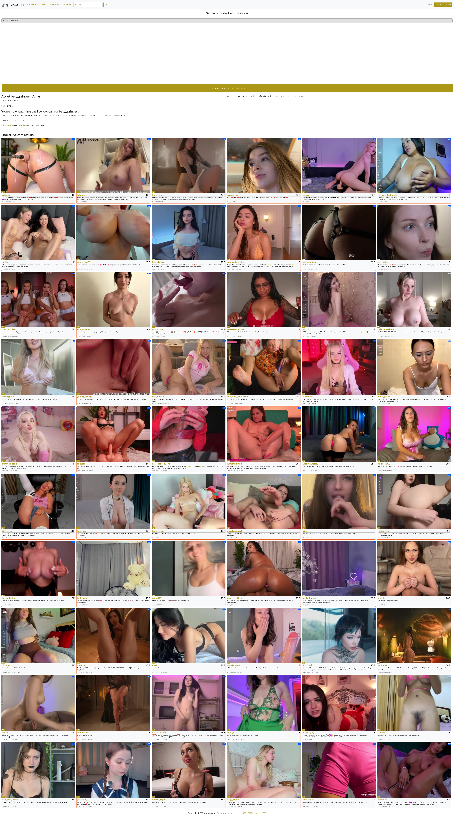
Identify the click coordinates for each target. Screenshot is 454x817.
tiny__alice (7, 531)
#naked (18, 121)
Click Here (6, 125)
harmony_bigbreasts (387, 195)
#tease (25, 121)
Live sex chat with (227, 88)
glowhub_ (82, 800)
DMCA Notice (254, 813)
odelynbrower (309, 598)
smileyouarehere (386, 329)
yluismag (6, 665)
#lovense (10, 121)
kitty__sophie (233, 800)
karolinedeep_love (161, 464)
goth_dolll (307, 665)
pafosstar (6, 195)
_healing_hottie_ (310, 464)
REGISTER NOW (443, 4)
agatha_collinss (234, 598)
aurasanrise (308, 397)
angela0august (234, 531)
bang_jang (157, 195)
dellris (5, 262)
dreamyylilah (8, 397)
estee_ (155, 665)
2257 (264, 813)
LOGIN (429, 4)
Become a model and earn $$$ (231, 813)
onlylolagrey (308, 732)
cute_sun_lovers (10, 800)
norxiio (306, 195)
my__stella (383, 262)
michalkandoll (159, 732)
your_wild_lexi (8, 329)
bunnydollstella (9, 464)
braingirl (231, 732)
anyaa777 (156, 598)
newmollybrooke (235, 262)
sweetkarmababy (235, 329)
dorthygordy (384, 397)
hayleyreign (158, 531)
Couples (66, 4)
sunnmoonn (158, 329)
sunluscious (308, 800)
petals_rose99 (83, 262)
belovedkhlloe (9, 598)
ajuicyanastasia (309, 262)
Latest (44, 4)
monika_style (233, 665)
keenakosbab (158, 262)
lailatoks (81, 195)
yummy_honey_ (84, 397)
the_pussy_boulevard (237, 397)
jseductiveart (83, 732)
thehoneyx (82, 665)
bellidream (82, 598)
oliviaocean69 (384, 464)
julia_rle (381, 598)
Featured (32, 4)
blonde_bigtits (159, 800)
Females (54, 4)
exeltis (5, 732)
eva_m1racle (158, 397)
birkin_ (306, 531)
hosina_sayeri (384, 531)
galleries (22, 125)
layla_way (81, 531)
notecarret (232, 195)
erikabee (81, 464)
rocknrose (382, 665)
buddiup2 (382, 732)
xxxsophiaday (83, 329)
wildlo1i (306, 329)
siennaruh (382, 800)
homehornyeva (234, 464)
